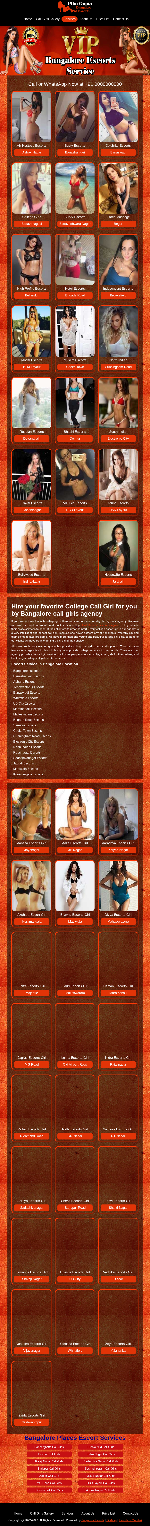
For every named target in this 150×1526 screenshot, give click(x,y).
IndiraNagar (31, 581)
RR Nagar (75, 1136)
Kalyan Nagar (118, 850)
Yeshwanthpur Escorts (28, 687)
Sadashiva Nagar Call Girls (101, 1461)
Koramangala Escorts (28, 774)
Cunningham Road (118, 367)
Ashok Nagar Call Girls (100, 1490)
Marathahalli (118, 993)
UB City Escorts (24, 703)
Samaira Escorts (24, 725)
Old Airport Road (75, 1064)
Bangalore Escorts (92, 1520)
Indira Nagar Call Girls (101, 1454)
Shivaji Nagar (32, 1279)
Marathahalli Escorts (27, 709)
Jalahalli (118, 581)
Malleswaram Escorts (28, 714)
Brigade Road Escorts (28, 719)
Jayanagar (31, 850)
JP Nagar (75, 850)
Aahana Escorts (24, 681)
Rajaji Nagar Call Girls (49, 1461)
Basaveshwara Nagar (75, 224)
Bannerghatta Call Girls (49, 1447)
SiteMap (111, 1520)
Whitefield (75, 1350)
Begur (118, 224)
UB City (75, 1279)
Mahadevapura (118, 921)
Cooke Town (75, 367)
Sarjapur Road (75, 1208)
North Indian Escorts (27, 747)
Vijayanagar (31, 1350)
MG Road (32, 1064)
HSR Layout (118, 510)
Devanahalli (31, 438)
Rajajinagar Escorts (27, 752)
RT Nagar (118, 1136)
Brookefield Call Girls (101, 1447)
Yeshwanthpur (32, 1422)
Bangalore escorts (25, 670)
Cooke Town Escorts (27, 730)
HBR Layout (75, 510)
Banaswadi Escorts (26, 692)
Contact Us (121, 19)
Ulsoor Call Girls (49, 1475)
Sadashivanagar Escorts (30, 758)
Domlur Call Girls (49, 1454)
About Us (85, 19)
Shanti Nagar (118, 1208)
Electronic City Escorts (29, 741)
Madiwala (75, 921)
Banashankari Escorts (28, 676)
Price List (102, 19)
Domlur (75, 438)
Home (28, 19)
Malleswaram (75, 993)
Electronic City (118, 438)
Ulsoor (118, 1279)
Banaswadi (118, 152)
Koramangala (31, 921)
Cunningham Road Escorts (32, 736)
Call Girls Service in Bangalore (101, 625)
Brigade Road (75, 295)
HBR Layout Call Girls (101, 1483)
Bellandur (32, 295)
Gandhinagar (31, 510)
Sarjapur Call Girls (49, 1468)
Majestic (32, 993)
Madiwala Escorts (25, 768)
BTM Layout (32, 367)
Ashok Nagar (31, 152)
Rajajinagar (118, 1064)
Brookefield (118, 295)
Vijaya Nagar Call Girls (100, 1475)
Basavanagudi (31, 224)
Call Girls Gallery (48, 19)
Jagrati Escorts (23, 763)
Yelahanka (118, 1350)
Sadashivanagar (32, 1208)
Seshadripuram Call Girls (101, 1468)
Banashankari (75, 152)
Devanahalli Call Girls (49, 1490)
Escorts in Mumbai (130, 1520)
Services (69, 19)
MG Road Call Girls (49, 1483)
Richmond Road (31, 1136)
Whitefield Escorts (25, 698)
